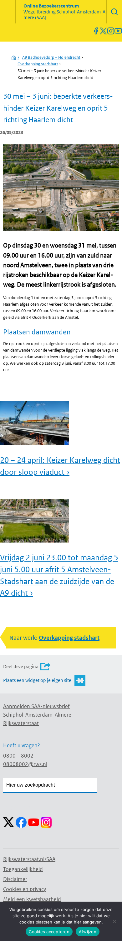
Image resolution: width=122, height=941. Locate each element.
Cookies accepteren (49, 931)
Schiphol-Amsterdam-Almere (37, 714)
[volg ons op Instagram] (110, 31)
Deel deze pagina (20, 666)
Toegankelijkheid (23, 869)
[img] (114, 11)
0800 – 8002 (18, 755)
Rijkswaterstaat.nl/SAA (29, 859)
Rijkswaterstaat (21, 723)
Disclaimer (15, 879)
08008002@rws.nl (25, 764)
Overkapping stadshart (38, 64)
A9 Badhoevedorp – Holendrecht (51, 57)
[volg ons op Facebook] (95, 31)
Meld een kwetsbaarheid (32, 899)
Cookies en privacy (24, 889)
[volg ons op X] (103, 31)
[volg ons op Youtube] (118, 31)
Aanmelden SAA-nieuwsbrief (36, 706)
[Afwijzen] (114, 921)
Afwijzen (87, 931)
